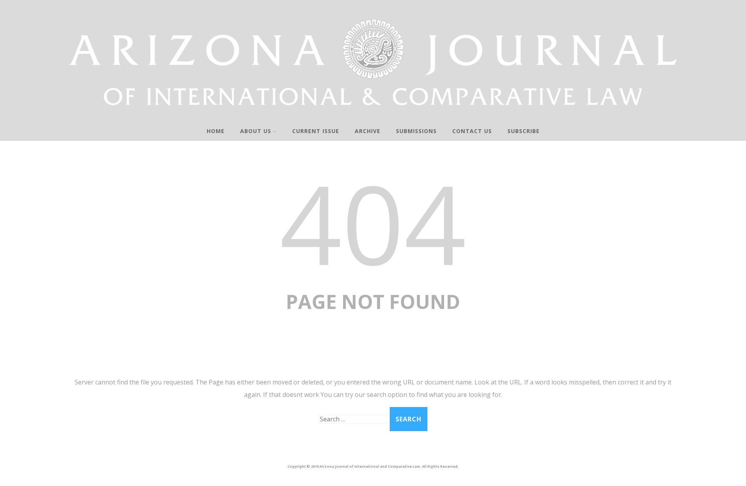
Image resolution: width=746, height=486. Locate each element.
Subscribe (523, 131)
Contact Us (472, 131)
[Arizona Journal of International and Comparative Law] (373, 116)
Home (216, 131)
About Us (255, 131)
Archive (367, 131)
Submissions (416, 131)
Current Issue (315, 131)
